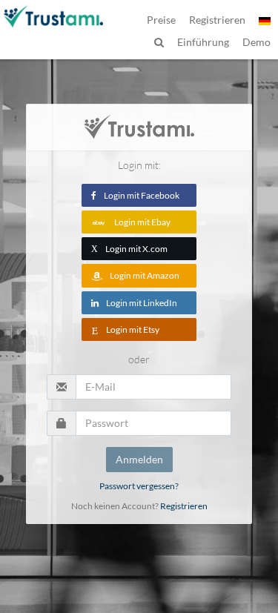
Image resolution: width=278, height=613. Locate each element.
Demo (256, 42)
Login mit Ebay (142, 222)
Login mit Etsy (132, 329)
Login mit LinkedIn (141, 302)
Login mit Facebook (141, 195)
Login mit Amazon (144, 275)
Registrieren (184, 505)
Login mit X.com (129, 248)
